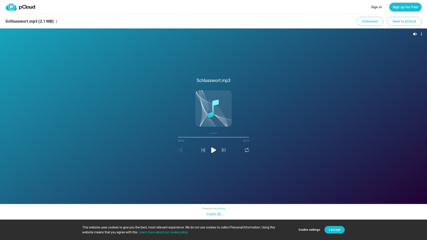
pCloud (221, 208)
